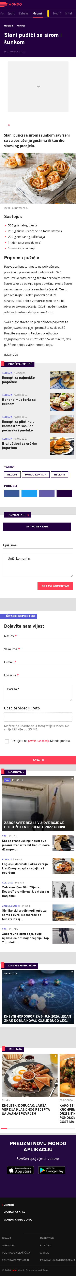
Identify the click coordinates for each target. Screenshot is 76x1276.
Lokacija (11, 675)
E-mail (10, 662)
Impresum (8, 1245)
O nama (6, 1238)
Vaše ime (12, 649)
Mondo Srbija (14, 1212)
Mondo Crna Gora (17, 1220)
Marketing (47, 1238)
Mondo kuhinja (35, 474)
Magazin (9, 26)
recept (12, 474)
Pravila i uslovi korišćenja (57, 1260)
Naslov (10, 636)
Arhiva (44, 1253)
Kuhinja (21, 26)
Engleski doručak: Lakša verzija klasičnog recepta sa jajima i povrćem (26, 1110)
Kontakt (45, 1245)
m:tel (14, 1270)
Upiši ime (10, 546)
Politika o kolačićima (16, 1253)
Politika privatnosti (15, 1260)
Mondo (8, 1205)
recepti (59, 474)
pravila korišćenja (39, 741)
